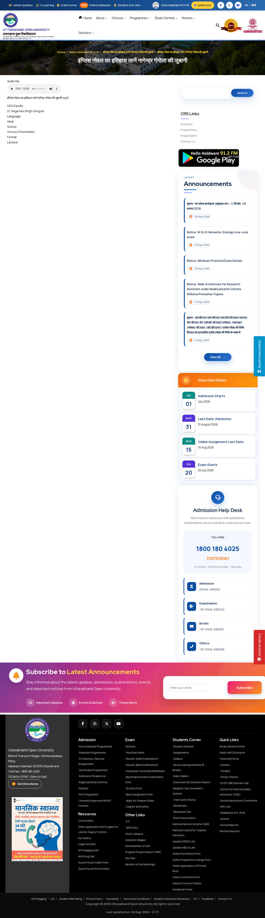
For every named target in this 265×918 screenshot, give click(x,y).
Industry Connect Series (187, 883)
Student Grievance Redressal (171, 898)
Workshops (180, 805)
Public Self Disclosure (232, 752)
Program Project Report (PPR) (143, 852)
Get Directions (27, 784)
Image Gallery (189, 136)
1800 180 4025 (217, 548)
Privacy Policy (94, 898)
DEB (20, 38)
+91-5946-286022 (211, 609)
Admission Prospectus (92, 776)
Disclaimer (112, 898)
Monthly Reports (230, 831)
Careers (225, 765)
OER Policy (132, 827)
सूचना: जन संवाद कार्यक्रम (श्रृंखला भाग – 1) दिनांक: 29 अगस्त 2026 (216, 206)
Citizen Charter (229, 777)
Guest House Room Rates (93, 868)
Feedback (208, 898)
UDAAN (224, 819)
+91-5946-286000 (211, 649)
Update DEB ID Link (184, 841)
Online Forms (69, 5)
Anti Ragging (38, 898)
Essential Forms (229, 758)
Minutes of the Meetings (140, 864)
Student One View (129, 5)
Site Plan (130, 858)
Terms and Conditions (136, 898)
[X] (106, 723)
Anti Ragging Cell (88, 850)
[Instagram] (95, 723)
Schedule (187, 124)
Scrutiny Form (134, 788)
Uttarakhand (32, 36)
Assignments (181, 752)
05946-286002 (209, 589)
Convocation (86, 820)
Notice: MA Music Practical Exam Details (214, 261)
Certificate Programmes (93, 770)
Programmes (139, 18)
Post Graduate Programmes (95, 746)
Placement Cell (182, 811)
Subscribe (245, 687)
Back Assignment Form (139, 794)
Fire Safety (84, 838)
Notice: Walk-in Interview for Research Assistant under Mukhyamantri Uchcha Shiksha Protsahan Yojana (214, 289)
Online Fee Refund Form (187, 853)
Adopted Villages (135, 840)
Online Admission (96, 5)
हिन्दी (254, 5)
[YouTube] (118, 723)
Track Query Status (184, 799)
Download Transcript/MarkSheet (145, 771)
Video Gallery (181, 776)
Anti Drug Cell (86, 856)
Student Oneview (183, 746)
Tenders (225, 771)
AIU (30, 38)
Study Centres (165, 18)
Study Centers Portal (232, 746)
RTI (128, 821)
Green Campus (134, 833)
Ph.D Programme (88, 794)
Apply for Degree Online (140, 800)
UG (16, 38)
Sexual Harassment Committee (238, 800)
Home (87, 18)
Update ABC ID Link (184, 847)
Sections (85, 33)
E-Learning (47, 5)
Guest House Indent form (93, 862)
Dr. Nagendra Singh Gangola (25, 111)
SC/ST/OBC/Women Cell (234, 783)
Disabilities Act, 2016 (232, 812)
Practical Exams (135, 752)
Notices (187, 18)
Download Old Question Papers (191, 782)
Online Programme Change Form (192, 859)
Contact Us (188, 141)
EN (246, 5)
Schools (117, 18)
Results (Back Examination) (142, 765)
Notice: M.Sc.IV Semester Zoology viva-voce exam (217, 234)
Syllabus (178, 758)
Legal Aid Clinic (87, 844)
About (100, 18)
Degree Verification (137, 806)
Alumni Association (184, 818)
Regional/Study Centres (93, 782)
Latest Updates (23, 5)
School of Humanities (21, 132)
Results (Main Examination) (142, 758)
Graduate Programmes (92, 752)
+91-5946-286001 (211, 629)
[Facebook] (83, 723)
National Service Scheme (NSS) (191, 824)
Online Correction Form (186, 877)
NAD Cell (225, 806)
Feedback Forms (182, 889)
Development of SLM (137, 846)
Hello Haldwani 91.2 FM (84, 52)
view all (215, 357)
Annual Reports (229, 825)
